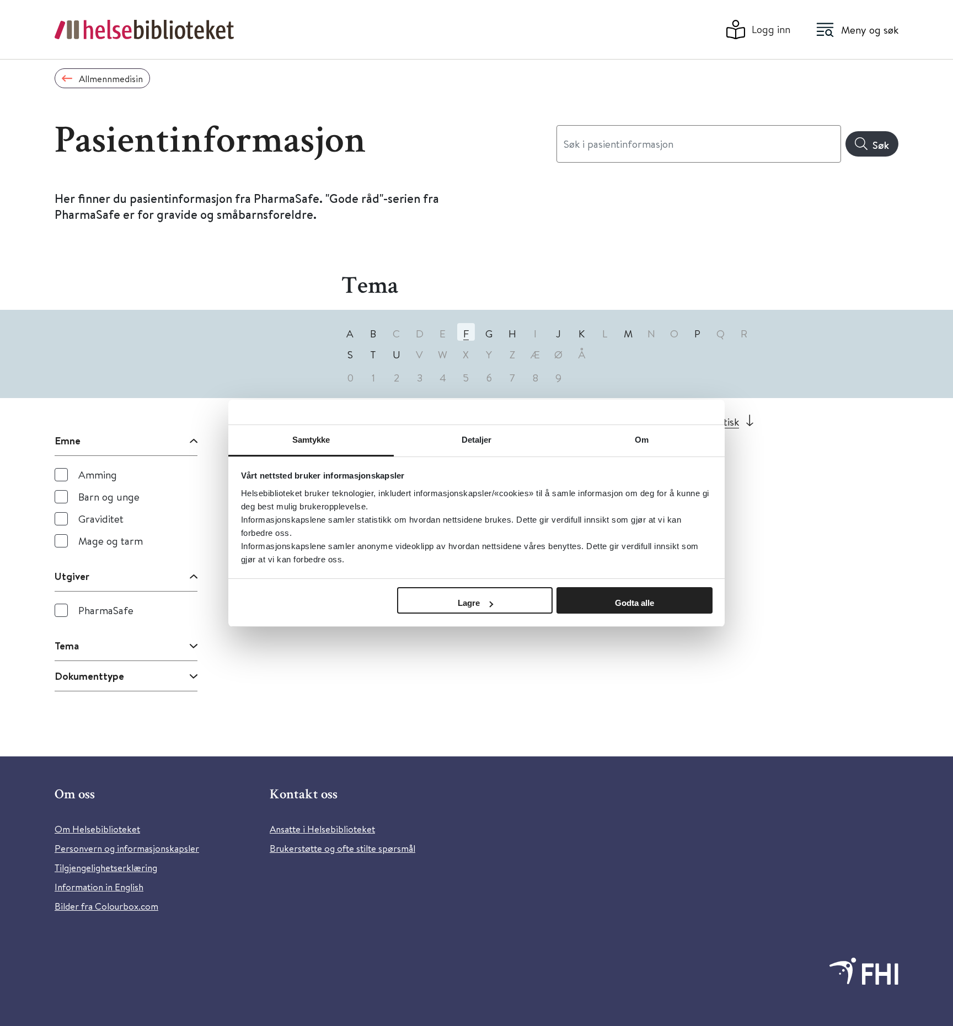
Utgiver (72, 576)
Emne (68, 440)
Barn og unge (109, 496)
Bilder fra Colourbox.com (106, 906)
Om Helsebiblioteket (97, 829)
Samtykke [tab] (311, 439)
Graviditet (101, 518)
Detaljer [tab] (477, 439)
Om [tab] (642, 439)
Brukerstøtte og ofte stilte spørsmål (342, 848)
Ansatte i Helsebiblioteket (322, 829)
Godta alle (634, 603)
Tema (67, 645)
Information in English (99, 886)
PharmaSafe (105, 610)
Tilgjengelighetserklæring (106, 867)
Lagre (469, 603)
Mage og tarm (110, 540)
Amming (97, 474)
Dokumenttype (89, 676)
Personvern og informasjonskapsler (127, 848)
